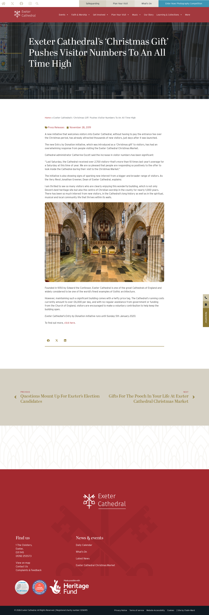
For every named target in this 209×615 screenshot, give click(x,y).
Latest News (83, 558)
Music (135, 14)
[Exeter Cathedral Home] (25, 14)
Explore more (21, 89)
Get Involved (99, 14)
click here (69, 322)
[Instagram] (30, 3)
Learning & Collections (168, 14)
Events (62, 14)
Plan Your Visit (118, 14)
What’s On (81, 551)
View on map (23, 562)
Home (48, 117)
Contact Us (22, 566)
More (187, 14)
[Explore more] (22, 93)
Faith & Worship (79, 14)
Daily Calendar (84, 545)
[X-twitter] (12, 3)
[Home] (3, 3)
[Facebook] (21, 3)
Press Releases (56, 127)
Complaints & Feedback (28, 570)
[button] (36, 3)
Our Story (148, 14)
